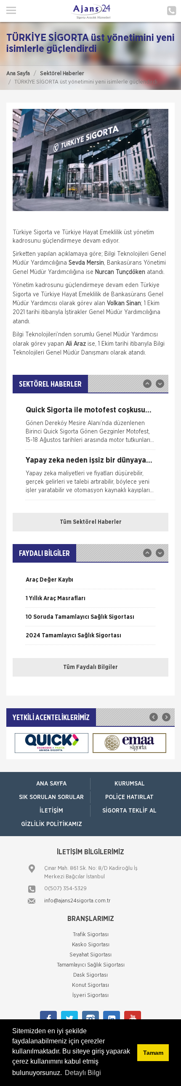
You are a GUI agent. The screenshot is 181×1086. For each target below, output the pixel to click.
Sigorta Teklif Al (129, 811)
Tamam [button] (153, 1052)
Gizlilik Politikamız (51, 824)
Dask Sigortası (90, 975)
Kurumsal (129, 784)
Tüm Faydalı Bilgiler (90, 667)
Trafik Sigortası (91, 934)
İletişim (51, 811)
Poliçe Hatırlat (129, 797)
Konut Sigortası (90, 985)
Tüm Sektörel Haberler (91, 522)
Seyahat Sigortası (90, 955)
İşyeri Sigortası (90, 995)
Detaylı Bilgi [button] (83, 1072)
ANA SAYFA (51, 784)
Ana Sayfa (18, 73)
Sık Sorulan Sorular (51, 797)
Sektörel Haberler (62, 73)
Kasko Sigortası (90, 945)
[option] (90, 428)
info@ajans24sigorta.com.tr (77, 901)
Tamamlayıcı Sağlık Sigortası (91, 965)
